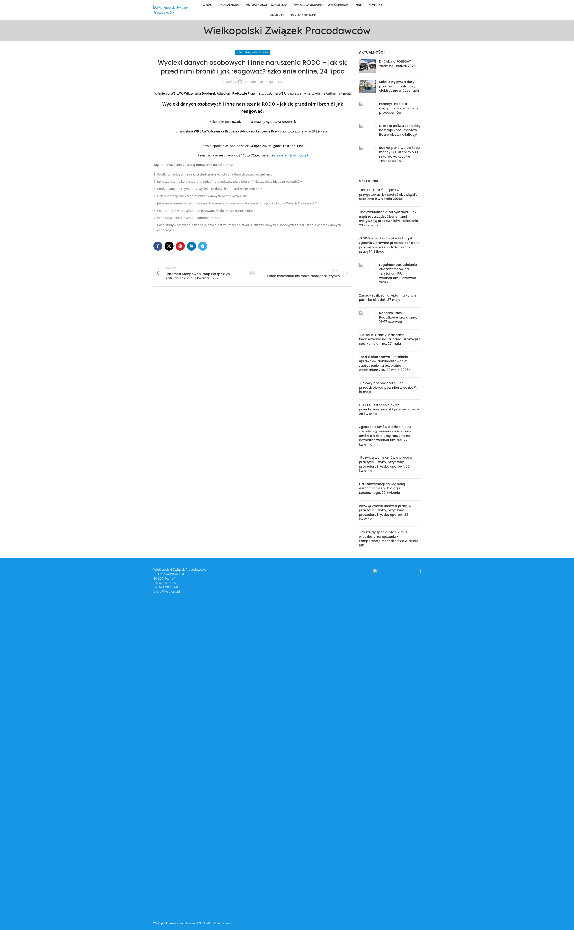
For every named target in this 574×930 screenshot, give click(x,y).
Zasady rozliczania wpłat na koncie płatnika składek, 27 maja (387, 297)
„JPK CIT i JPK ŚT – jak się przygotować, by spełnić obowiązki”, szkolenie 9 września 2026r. (388, 194)
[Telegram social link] (417, 10)
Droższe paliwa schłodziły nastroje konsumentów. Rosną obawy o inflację (399, 130)
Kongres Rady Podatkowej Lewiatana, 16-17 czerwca (398, 317)
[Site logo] (174, 10)
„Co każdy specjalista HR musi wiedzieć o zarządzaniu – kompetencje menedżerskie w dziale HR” (388, 539)
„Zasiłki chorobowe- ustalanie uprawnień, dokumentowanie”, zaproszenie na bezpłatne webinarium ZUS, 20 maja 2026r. (385, 363)
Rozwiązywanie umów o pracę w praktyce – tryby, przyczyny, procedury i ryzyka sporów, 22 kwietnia (385, 512)
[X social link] (398, 10)
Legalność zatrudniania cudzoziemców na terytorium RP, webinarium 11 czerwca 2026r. (398, 273)
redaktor (250, 82)
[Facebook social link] (392, 10)
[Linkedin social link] (411, 10)
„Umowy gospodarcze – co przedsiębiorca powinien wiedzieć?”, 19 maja (388, 387)
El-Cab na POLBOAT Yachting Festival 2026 (397, 63)
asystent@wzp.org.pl (292, 155)
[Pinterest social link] (404, 10)
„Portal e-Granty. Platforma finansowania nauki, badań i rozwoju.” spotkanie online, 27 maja (389, 339)
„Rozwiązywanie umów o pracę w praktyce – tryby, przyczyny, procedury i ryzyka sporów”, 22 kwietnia (386, 464)
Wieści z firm (260, 52)
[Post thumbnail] (367, 66)
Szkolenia (243, 52)
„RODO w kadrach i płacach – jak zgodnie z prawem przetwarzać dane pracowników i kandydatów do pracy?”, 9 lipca (389, 245)
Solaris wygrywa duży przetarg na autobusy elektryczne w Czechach (399, 86)
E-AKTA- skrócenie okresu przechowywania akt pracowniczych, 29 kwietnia (389, 409)
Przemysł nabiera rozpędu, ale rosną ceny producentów (398, 108)
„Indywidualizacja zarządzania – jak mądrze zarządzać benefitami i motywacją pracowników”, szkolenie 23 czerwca (388, 219)
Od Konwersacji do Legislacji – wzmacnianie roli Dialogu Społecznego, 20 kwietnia (383, 488)
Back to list (252, 273)
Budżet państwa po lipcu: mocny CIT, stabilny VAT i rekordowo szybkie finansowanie (399, 154)
